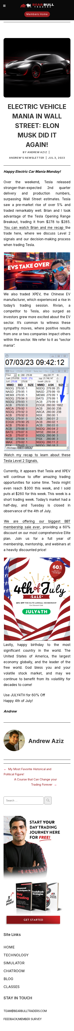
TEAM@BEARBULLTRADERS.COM (25, 1011)
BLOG (8, 979)
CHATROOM (14, 971)
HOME (9, 947)
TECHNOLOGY (16, 955)
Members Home (37, 14)
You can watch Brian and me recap (34, 228)
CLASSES (12, 987)
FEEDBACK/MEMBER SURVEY (23, 1019)
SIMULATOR (14, 963)
